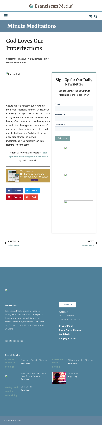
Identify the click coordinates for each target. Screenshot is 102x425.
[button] (6, 15)
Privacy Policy (66, 326)
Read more (25, 363)
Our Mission (11, 305)
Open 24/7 (73, 373)
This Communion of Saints (80, 360)
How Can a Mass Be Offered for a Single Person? (34, 374)
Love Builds (26, 387)
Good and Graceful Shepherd (34, 360)
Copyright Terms (67, 338)
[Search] (96, 17)
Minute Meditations (32, 26)
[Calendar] (90, 17)
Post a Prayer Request (70, 330)
